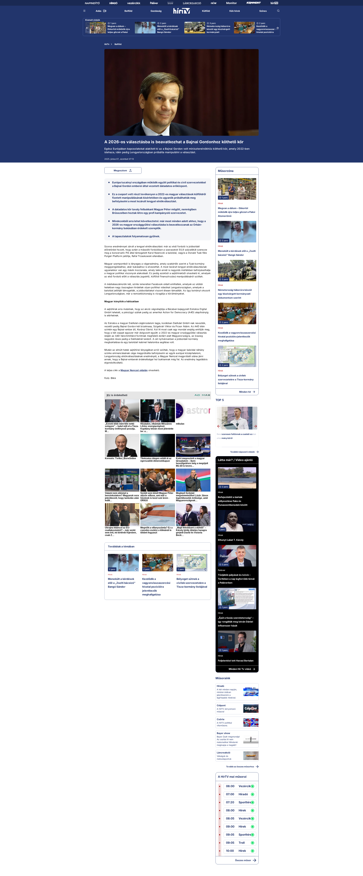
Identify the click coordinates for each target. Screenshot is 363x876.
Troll (242, 842)
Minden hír (245, 391)
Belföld (118, 44)
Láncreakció (223, 752)
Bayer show (223, 733)
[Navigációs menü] (84, 11)
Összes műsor (243, 860)
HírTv (106, 44)
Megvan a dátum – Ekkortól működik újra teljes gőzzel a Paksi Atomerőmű (119, 30)
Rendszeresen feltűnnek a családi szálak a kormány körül (236, 436)
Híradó (220, 686)
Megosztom (120, 170)
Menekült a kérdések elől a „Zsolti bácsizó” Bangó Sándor (168, 29)
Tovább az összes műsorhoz (240, 766)
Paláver (221, 570)
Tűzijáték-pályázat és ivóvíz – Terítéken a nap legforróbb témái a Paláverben (236, 578)
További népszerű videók (242, 452)
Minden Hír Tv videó (240, 669)
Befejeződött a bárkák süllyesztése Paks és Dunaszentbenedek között (232, 501)
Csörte (220, 719)
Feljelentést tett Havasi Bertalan (236, 660)
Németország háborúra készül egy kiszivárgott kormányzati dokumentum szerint (218, 30)
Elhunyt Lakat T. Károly (231, 539)
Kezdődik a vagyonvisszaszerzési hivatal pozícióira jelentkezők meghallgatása (267, 32)
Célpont (221, 705)
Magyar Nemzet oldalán (134, 370)
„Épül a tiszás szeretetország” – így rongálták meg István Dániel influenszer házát (236, 621)
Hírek (110, 575)
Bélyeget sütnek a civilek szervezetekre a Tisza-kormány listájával (192, 582)
